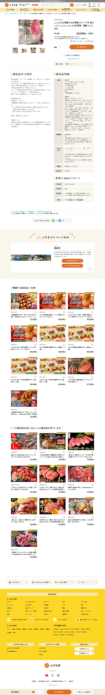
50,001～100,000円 (58, 632)
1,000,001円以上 (70, 634)
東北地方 (19, 629)
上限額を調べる (90, 41)
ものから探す (13, 13)
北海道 (13, 629)
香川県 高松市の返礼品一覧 (44, 211)
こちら (78, 38)
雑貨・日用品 (65, 611)
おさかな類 (28, 605)
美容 (8, 614)
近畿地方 (36, 629)
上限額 (89, 6)
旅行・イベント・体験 (31, 611)
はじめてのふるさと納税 (13, 648)
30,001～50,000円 (85, 629)
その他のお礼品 (84, 614)
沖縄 (14, 632)
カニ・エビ (10, 605)
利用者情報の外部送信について (59, 681)
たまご (64, 605)
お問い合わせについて (74, 58)
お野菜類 (46, 605)
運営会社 (71, 681)
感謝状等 (64, 614)
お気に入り (94, 6)
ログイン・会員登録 (82, 5)
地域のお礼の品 (48, 611)
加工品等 (46, 608)
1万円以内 (55, 629)
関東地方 (24, 629)
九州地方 (9, 632)
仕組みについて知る (77, 41)
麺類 (63, 608)
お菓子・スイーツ (30, 608)
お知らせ (41, 654)
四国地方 (22, 211)
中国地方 (42, 629)
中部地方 (30, 629)
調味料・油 (83, 608)
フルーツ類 (83, 601)
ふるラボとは (42, 648)
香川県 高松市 (58, 19)
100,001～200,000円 (70, 632)
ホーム (6, 13)
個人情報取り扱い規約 (43, 681)
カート (98, 6)
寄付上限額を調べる (12, 651)
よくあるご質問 (42, 651)
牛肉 (25, 13)
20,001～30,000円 (74, 629)
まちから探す (14, 211)
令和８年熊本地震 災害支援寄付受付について (52, 1)
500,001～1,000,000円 (59, 634)
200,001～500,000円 (81, 632)
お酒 (82, 605)
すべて (8, 601)
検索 (72, 5)
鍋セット (9, 611)
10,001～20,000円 (64, 629)
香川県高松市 (30, 211)
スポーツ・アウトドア (86, 611)
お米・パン (46, 601)
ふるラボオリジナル (30, 601)
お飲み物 (9, 608)
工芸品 (45, 614)
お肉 (20, 13)
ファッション (29, 614)
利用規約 (34, 681)
